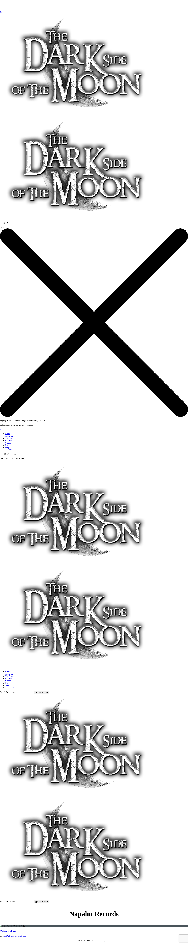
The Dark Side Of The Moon (14, 936)
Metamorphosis (8, 931)
